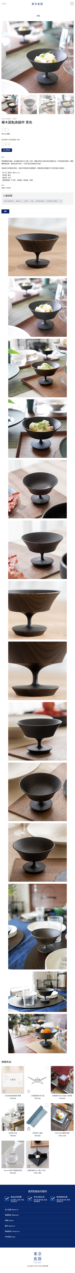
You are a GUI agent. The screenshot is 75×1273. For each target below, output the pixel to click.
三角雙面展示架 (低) (37, 1096)
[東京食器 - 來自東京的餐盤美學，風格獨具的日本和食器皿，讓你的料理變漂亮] (37, 4)
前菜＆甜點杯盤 (9, 201)
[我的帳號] (69, 4)
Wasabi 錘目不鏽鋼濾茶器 (13, 1170)
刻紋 (32, 201)
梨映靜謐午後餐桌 (52, 201)
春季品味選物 (40, 201)
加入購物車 (6, 150)
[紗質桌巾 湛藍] (37, 1117)
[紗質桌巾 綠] (12, 1117)
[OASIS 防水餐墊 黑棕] (62, 1117)
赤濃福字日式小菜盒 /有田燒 (62, 1096)
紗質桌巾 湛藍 (37, 1133)
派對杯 (14, 119)
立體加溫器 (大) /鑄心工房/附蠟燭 (37, 1170)
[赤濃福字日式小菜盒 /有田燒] (62, 1080)
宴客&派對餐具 (6, 119)
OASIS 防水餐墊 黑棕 (62, 1133)
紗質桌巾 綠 (13, 1133)
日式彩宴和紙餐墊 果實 (13, 1096)
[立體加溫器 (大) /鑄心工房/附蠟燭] (37, 1154)
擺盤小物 (19, 201)
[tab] (5, 211)
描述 (5, 211)
